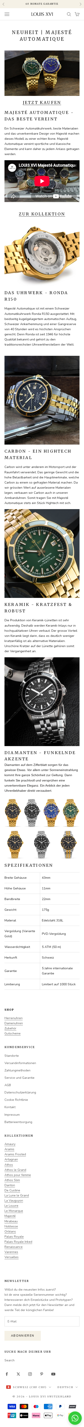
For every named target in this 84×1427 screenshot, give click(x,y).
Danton (9, 1185)
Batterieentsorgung (18, 1122)
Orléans (10, 1231)
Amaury (9, 1144)
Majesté (10, 1216)
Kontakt (9, 1107)
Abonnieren (22, 1336)
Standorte (11, 1056)
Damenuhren (13, 1023)
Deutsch (65, 1387)
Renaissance (13, 1247)
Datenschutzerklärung (20, 1092)
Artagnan (11, 1159)
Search (9, 1360)
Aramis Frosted (15, 1154)
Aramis (9, 1149)
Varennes (11, 1252)
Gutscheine (12, 1033)
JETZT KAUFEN (42, 102)
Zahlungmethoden (17, 1070)
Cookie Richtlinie (16, 1100)
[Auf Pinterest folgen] (41, 1374)
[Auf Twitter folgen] (18, 1374)
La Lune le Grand (16, 1195)
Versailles (11, 1257)
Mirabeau (11, 1221)
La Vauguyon (13, 1200)
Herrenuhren (13, 1018)
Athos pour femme (17, 1175)
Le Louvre (11, 1206)
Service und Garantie (19, 1078)
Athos (8, 1165)
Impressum (12, 1115)
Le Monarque (13, 1211)
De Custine (12, 1190)
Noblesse (11, 1226)
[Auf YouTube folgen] (53, 1374)
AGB (7, 1085)
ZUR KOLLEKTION (42, 214)
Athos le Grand (15, 1170)
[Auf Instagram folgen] (30, 1374)
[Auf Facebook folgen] (6, 1374)
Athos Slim (12, 1180)
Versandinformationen (20, 1063)
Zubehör (10, 1028)
